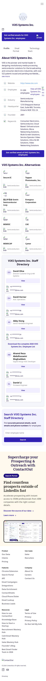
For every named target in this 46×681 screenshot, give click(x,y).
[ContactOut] (13, 3)
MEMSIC (6, 224)
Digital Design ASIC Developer (24, 361)
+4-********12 (15, 396)
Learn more (9, 515)
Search (23, 439)
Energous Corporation (30, 201)
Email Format (16, 49)
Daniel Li (17, 382)
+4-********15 (15, 287)
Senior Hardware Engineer (23, 323)
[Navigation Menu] (42, 3)
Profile (6, 48)
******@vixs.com (16, 290)
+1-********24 (15, 334)
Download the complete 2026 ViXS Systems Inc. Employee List (23, 345)
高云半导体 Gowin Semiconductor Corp (10, 202)
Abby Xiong (18, 321)
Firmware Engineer (20, 385)
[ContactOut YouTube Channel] (7, 669)
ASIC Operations (19, 299)
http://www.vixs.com (29, 83)
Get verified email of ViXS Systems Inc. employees (23, 153)
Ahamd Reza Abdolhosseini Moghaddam (20, 356)
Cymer (28, 243)
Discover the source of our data (17, 511)
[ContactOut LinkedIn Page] (3, 669)
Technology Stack (33, 49)
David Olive (18, 271)
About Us (29, 571)
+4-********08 (15, 310)
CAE (27, 224)
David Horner (19, 297)
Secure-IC (7, 177)
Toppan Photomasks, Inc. (33, 179)
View (23, 281)
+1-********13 (15, 372)
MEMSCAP (7, 243)
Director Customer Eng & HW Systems (24, 275)
